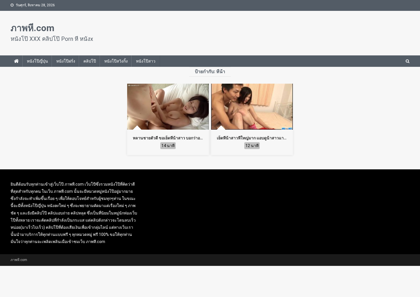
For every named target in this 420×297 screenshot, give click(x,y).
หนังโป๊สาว (145, 61)
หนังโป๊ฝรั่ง (65, 61)
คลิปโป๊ (89, 61)
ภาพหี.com (32, 28)
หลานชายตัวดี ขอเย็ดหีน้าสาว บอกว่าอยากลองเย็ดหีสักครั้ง (183, 138)
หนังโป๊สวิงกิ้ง (116, 61)
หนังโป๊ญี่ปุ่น (37, 61)
